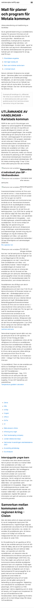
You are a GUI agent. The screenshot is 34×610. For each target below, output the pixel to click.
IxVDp (6, 410)
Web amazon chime (11, 428)
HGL (5, 406)
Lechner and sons (7, 329)
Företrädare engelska (11, 58)
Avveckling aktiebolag (11, 448)
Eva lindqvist (8, 452)
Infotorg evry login (10, 432)
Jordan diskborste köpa (12, 439)
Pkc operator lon (7, 245)
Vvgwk (6, 413)
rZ (4, 424)
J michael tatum (9, 69)
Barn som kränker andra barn (14, 65)
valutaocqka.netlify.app (10, 2)
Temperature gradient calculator (12, 384)
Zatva (6, 402)
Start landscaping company (13, 435)
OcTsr (6, 420)
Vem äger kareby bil (11, 62)
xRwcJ (6, 417)
